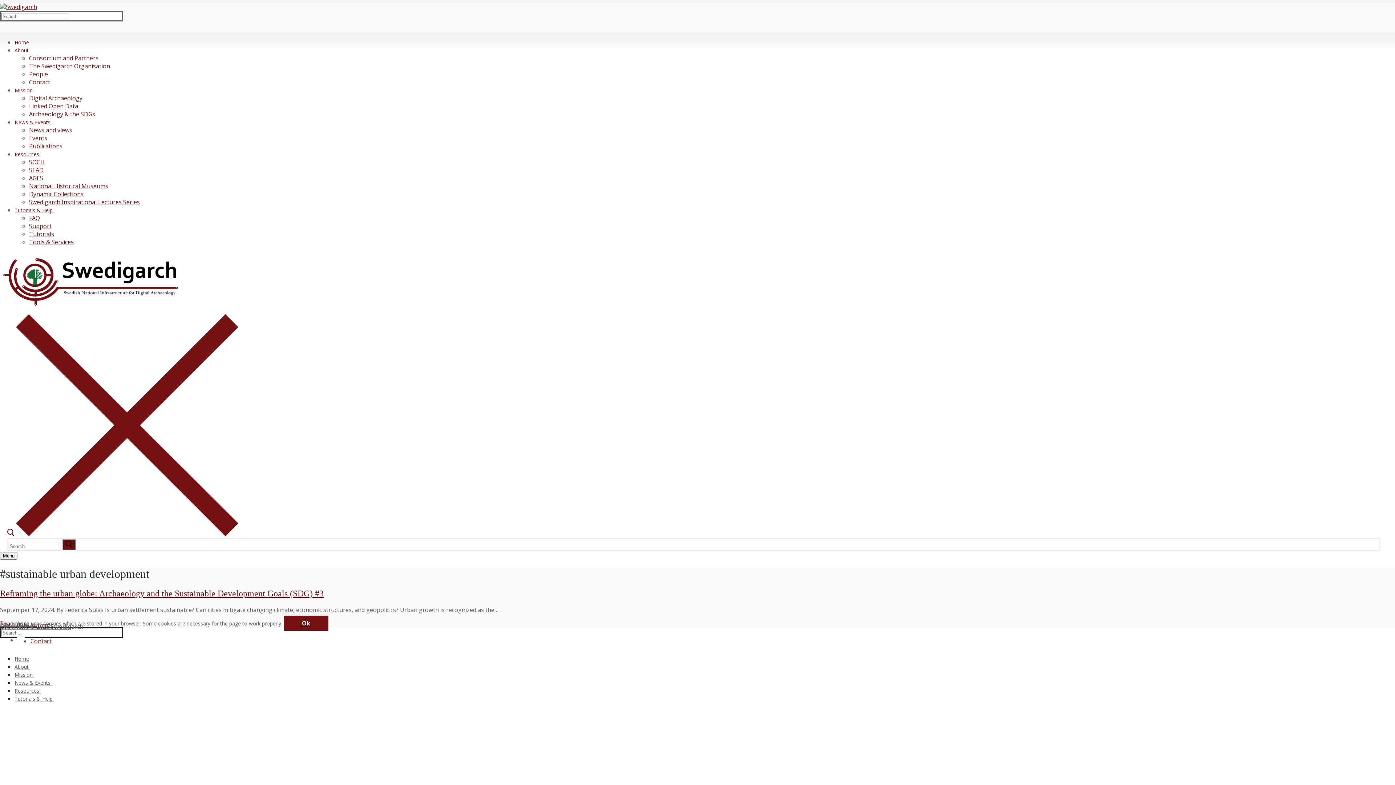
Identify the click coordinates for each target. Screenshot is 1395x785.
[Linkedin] (21, 638)
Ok (306, 623)
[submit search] (69, 544)
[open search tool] (122, 534)
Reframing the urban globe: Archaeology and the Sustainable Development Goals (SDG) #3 (162, 593)
